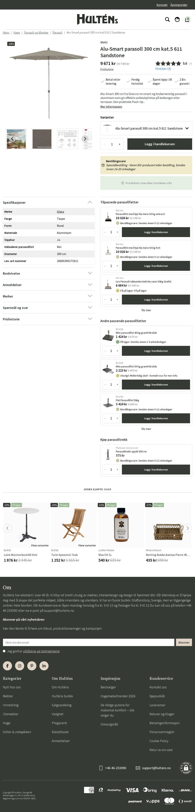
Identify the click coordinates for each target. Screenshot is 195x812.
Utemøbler (10, 714)
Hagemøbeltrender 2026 (118, 696)
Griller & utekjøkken (17, 732)
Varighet (57, 714)
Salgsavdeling (61, 705)
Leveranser (157, 705)
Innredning (10, 705)
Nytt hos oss (12, 687)
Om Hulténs (60, 687)
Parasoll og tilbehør (36, 32)
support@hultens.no (59, 610)
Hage (17, 32)
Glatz (104, 42)
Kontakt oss (158, 687)
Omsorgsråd (109, 724)
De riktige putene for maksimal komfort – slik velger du (117, 710)
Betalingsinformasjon (164, 723)
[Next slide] (85, 138)
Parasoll (57, 32)
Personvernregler (161, 732)
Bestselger (108, 687)
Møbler (8, 696)
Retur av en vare (161, 750)
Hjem (6, 32)
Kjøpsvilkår (157, 696)
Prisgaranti (59, 723)
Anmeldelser (61, 741)
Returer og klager (161, 714)
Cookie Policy (158, 741)
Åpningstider (178, 5)
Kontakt (162, 5)
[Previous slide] (12, 138)
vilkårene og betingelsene (41, 651)
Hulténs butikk (62, 696)
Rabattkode (60, 732)
